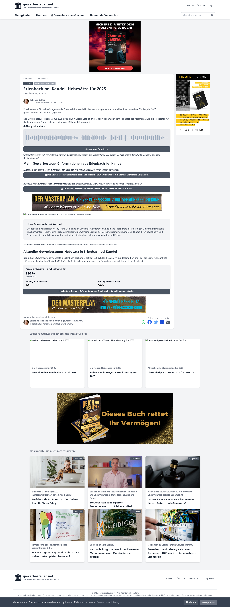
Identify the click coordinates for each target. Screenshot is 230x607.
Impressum (210, 578)
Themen (41, 15)
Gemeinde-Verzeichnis (105, 15)
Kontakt (190, 5)
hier (74, 261)
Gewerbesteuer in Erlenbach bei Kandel (120, 261)
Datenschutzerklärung (107, 602)
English (211, 5)
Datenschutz (195, 578)
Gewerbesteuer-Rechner (69, 15)
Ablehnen (191, 602)
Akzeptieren (208, 602)
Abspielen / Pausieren (96, 149)
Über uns (201, 5)
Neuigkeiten (23, 15)
